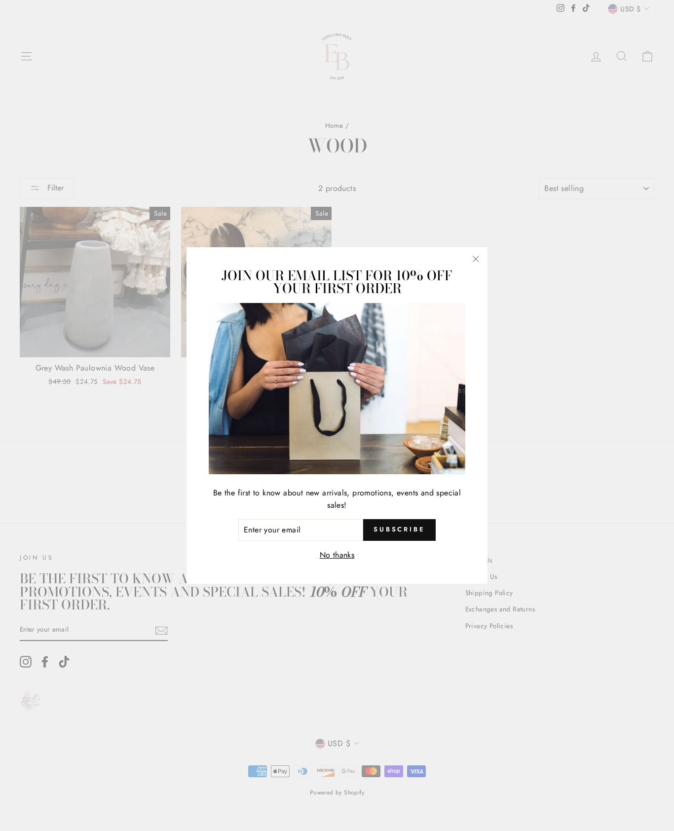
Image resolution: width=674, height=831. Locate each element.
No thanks (337, 555)
